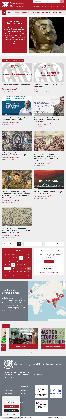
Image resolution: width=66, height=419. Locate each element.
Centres (16, 12)
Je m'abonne (49, 262)
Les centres (9, 390)
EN (63, 6)
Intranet (22, 394)
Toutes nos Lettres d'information (49, 272)
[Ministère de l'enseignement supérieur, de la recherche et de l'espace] (41, 406)
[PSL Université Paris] (56, 391)
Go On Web (61, 417)
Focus (6, 326)
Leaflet (50, 320)
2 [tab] (34, 353)
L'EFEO (7, 387)
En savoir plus (14, 49)
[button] (55, 302)
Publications (57, 12)
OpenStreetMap (56, 320)
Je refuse (12, 411)
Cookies (29, 417)
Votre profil (53, 6)
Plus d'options (11, 414)
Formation (36, 12)
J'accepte (12, 406)
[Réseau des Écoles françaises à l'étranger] (41, 391)
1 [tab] (32, 353)
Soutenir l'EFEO (40, 6)
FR (59, 6)
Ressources (46, 12)
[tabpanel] (17, 339)
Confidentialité (22, 417)
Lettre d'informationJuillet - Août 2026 (49, 268)
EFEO (9, 12)
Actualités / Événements (13, 60)
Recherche (25, 12)
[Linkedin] (20, 402)
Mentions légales (13, 417)
